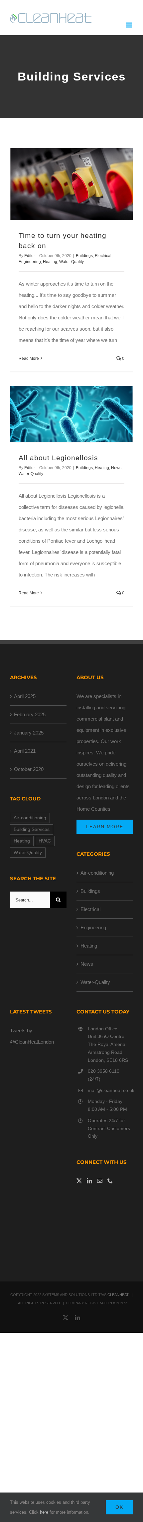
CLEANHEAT (118, 1295)
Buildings (84, 255)
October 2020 (29, 769)
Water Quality (28, 852)
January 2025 (29, 732)
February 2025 (30, 714)
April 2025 (25, 696)
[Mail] (99, 1180)
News (116, 467)
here (44, 1512)
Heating (50, 261)
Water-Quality (71, 261)
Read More (29, 358)
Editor (29, 255)
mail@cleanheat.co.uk (110, 1090)
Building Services (32, 829)
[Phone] (110, 1180)
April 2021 (25, 751)
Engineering (30, 261)
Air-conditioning (30, 817)
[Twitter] (79, 1180)
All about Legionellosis (58, 458)
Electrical (103, 255)
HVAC (45, 841)
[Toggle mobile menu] (129, 25)
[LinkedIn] (89, 1180)
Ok (119, 1507)
